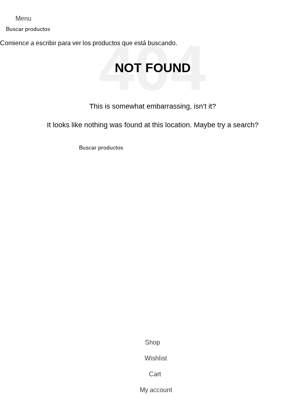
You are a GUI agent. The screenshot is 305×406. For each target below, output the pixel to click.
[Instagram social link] (152, 5)
